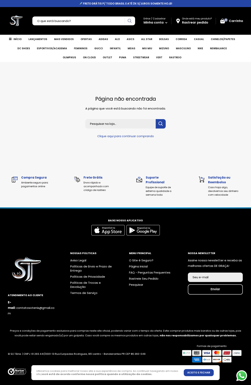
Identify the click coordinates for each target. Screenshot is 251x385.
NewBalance (218, 48)
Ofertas (86, 39)
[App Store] (108, 234)
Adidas (103, 39)
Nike (200, 48)
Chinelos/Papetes (223, 39)
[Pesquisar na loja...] (161, 124)
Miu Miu (147, 48)
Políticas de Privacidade (87, 277)
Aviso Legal (78, 260)
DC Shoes (23, 48)
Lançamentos (37, 39)
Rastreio (175, 57)
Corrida (181, 39)
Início (18, 39)
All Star (146, 39)
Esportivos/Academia (52, 48)
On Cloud (89, 57)
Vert (159, 57)
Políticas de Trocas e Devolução (85, 285)
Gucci (98, 48)
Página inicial (138, 266)
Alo (117, 39)
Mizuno (164, 48)
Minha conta (154, 22)
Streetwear (141, 57)
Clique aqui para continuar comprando (125, 136)
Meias (131, 48)
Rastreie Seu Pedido (143, 278)
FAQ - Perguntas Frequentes (149, 272)
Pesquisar (136, 285)
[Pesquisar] (129, 21)
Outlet (107, 57)
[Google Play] (143, 234)
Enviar (215, 289)
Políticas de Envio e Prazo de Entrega (91, 268)
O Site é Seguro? (141, 260)
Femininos (80, 48)
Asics (130, 39)
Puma (122, 57)
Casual (199, 39)
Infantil (115, 48)
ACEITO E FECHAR (198, 372)
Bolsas (164, 39)
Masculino (183, 48)
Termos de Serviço (83, 293)
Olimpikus (69, 57)
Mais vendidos (64, 39)
